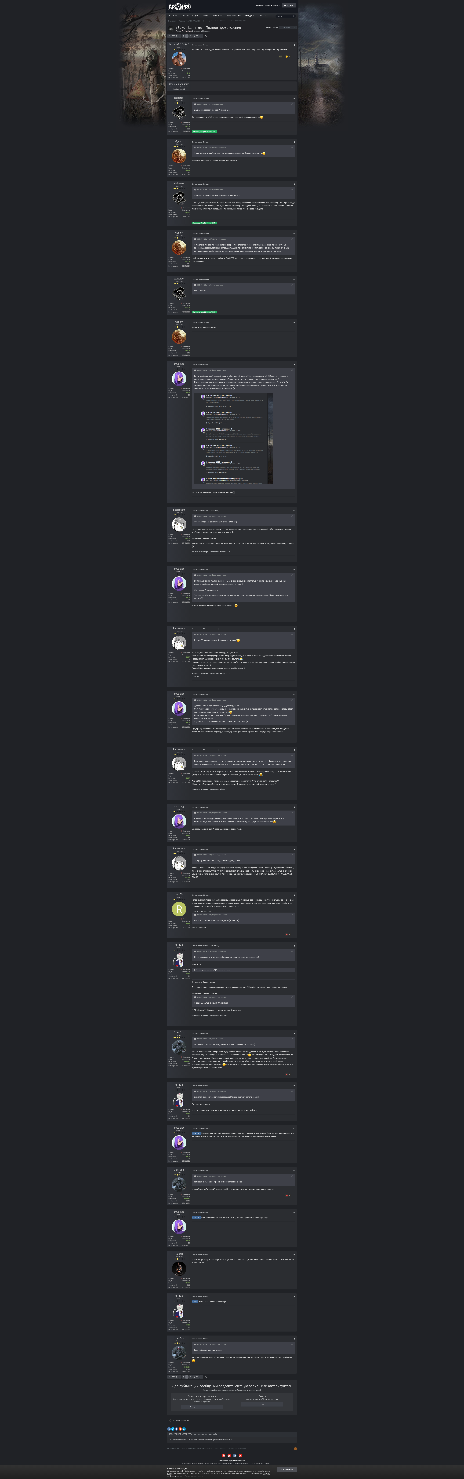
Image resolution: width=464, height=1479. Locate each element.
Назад (174, 36)
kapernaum (216, 370)
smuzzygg (179, 363)
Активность (217, 16)
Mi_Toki (179, 944)
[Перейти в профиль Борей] (179, 1269)
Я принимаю (287, 1470)
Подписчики (285, 27)
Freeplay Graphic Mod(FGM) (204, 131)
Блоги (205, 16)
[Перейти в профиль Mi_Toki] (179, 960)
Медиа (195, 16)
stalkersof (179, 97)
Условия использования (194, 1476)
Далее (196, 36)
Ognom (215, 104)
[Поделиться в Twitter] (172, 1429)
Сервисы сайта (234, 16)
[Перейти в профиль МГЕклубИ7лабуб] (179, 59)
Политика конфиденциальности (232, 1460)
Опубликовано (201, 45)
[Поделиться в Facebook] (176, 1429)
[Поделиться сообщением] (294, 45)
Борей (179, 1253)
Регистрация (289, 5)
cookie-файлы (185, 1471)
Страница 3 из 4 (210, 36)
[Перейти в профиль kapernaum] (179, 524)
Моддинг (250, 16)
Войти (262, 1404)
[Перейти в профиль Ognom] (179, 156)
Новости (206, 31)
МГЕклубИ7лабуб (179, 44)
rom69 (179, 894)
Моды (176, 16)
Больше (262, 16)
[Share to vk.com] (169, 1429)
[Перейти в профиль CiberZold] (179, 1047)
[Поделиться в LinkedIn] (184, 1429)
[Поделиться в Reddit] (180, 1429)
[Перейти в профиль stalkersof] (179, 112)
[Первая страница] (169, 36)
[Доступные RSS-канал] (295, 1448)
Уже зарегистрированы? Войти (267, 5)
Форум (186, 16)
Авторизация (273, 27)
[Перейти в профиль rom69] (179, 909)
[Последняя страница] (201, 36)
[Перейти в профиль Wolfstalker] (171, 29)
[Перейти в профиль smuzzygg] (179, 378)
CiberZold (179, 1032)
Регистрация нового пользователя (202, 1407)
